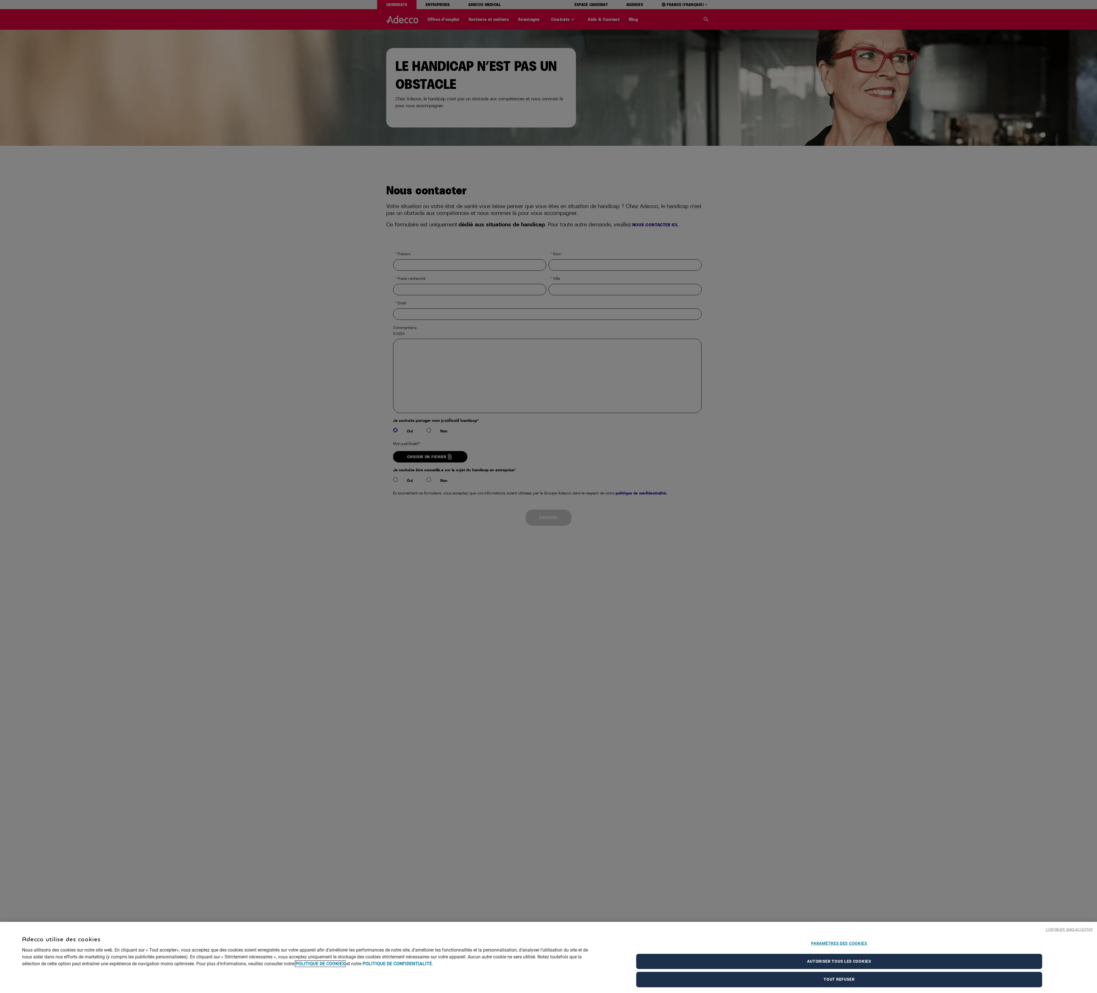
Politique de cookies (320, 963)
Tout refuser (839, 979)
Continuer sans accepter (1069, 930)
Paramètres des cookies (839, 943)
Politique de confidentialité (397, 963)
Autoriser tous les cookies (839, 961)
